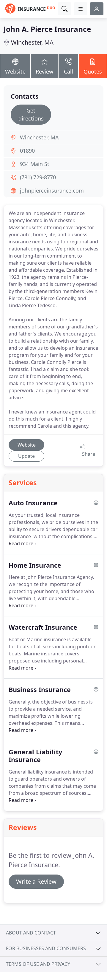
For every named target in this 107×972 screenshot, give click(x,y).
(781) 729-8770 (38, 177)
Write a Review (36, 881)
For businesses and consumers (46, 948)
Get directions (31, 114)
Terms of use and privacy (38, 964)
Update (26, 456)
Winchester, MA (32, 42)
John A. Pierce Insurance (47, 29)
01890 (27, 150)
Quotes (93, 71)
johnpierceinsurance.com (52, 190)
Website (15, 71)
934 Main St (34, 163)
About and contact (31, 932)
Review (44, 71)
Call (68, 71)
